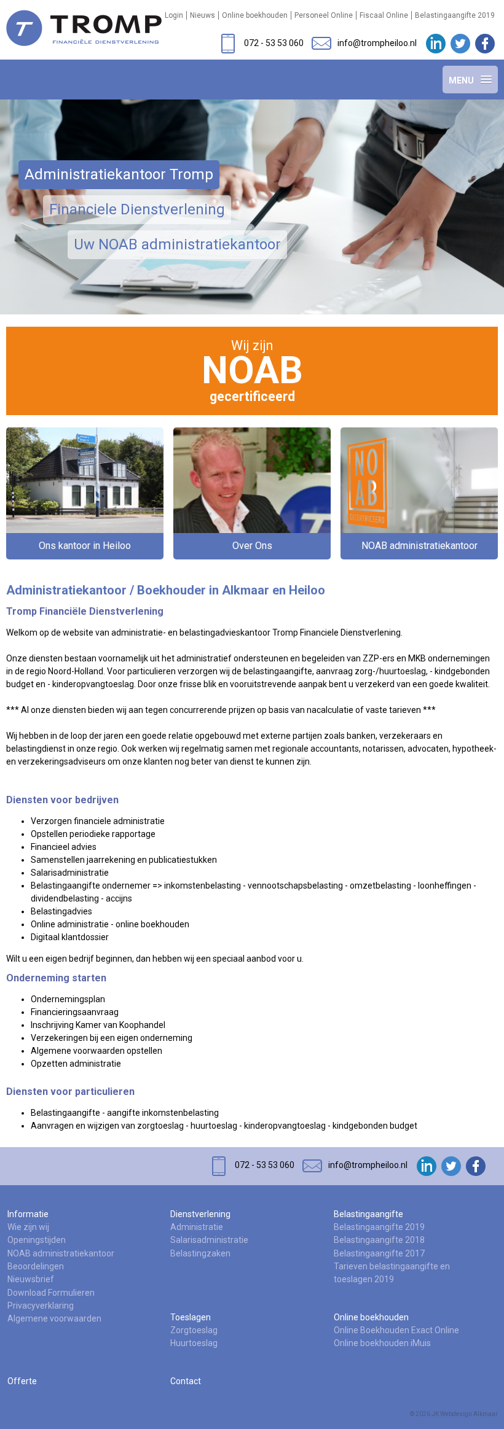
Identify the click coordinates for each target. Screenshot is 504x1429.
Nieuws (202, 15)
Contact (185, 1381)
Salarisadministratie (209, 1240)
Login (174, 15)
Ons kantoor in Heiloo (85, 545)
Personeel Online (323, 15)
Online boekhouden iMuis (382, 1343)
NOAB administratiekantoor (419, 545)
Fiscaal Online (384, 15)
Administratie (196, 1227)
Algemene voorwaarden (54, 1318)
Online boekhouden (255, 15)
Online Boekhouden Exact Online (396, 1330)
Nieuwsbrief (30, 1279)
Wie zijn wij (28, 1227)
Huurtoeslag (194, 1343)
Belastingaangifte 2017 (379, 1253)
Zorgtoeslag (194, 1330)
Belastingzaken (200, 1253)
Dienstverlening (200, 1214)
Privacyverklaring (40, 1305)
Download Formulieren (51, 1293)
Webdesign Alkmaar (469, 1414)
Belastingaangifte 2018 (379, 1240)
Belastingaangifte (368, 1214)
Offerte (22, 1381)
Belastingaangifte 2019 (455, 15)
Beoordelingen (35, 1266)
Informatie (28, 1214)
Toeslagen (190, 1317)
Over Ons (252, 545)
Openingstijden (36, 1240)
